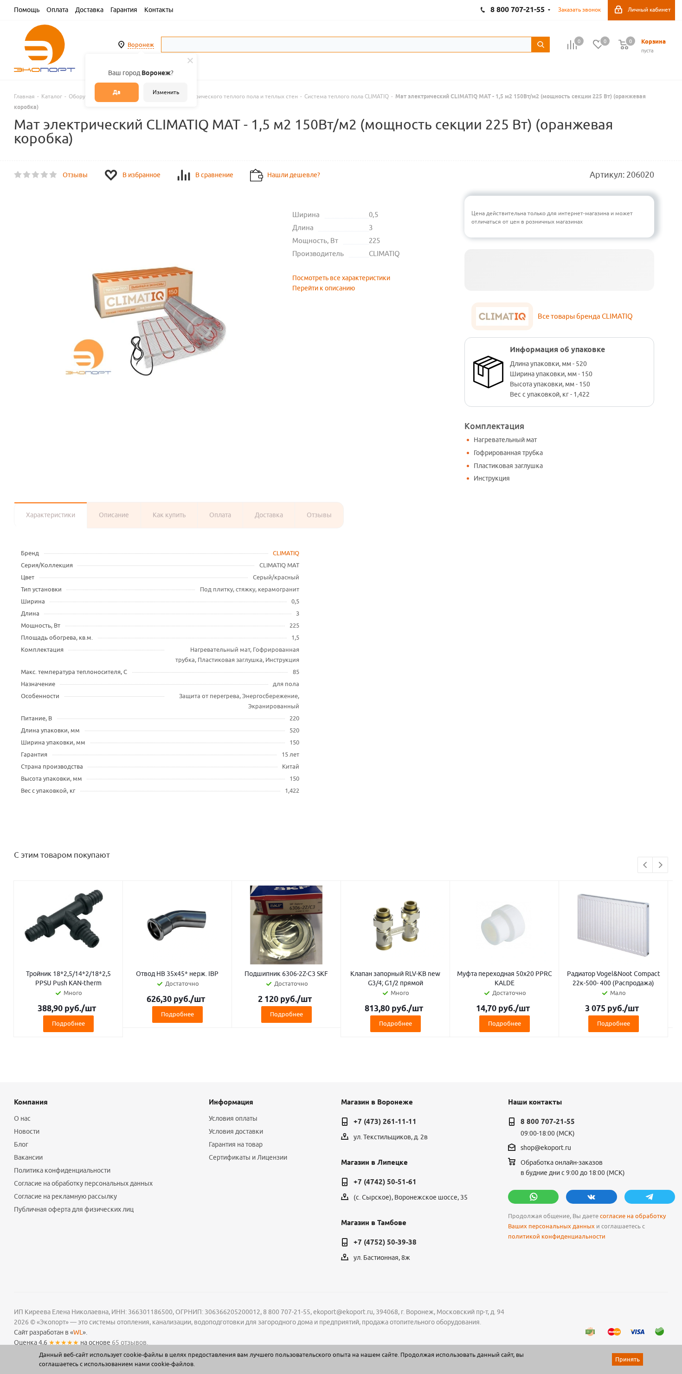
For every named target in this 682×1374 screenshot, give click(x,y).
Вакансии (28, 1157)
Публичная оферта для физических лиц (74, 1209)
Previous (645, 865)
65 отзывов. (130, 1342)
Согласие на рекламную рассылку (65, 1196)
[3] (36, 175)
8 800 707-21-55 (548, 1121)
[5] (53, 175)
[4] (44, 175)
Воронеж (141, 44)
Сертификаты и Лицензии (248, 1157)
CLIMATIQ (286, 553)
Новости (26, 1131)
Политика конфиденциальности (62, 1170)
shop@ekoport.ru (546, 1147)
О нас (22, 1118)
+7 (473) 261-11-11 (385, 1121)
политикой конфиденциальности (556, 1236)
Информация (231, 1102)
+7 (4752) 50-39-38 (385, 1242)
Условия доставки (236, 1131)
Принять (627, 1359)
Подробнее (68, 1023)
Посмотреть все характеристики (341, 278)
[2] (27, 175)
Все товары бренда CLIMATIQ (585, 316)
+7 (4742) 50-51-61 (385, 1182)
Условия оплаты (233, 1118)
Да (117, 92)
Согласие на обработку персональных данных (83, 1183)
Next (660, 865)
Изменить (166, 92)
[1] (18, 175)
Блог (21, 1144)
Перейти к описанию (323, 288)
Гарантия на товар (236, 1144)
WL (78, 1332)
